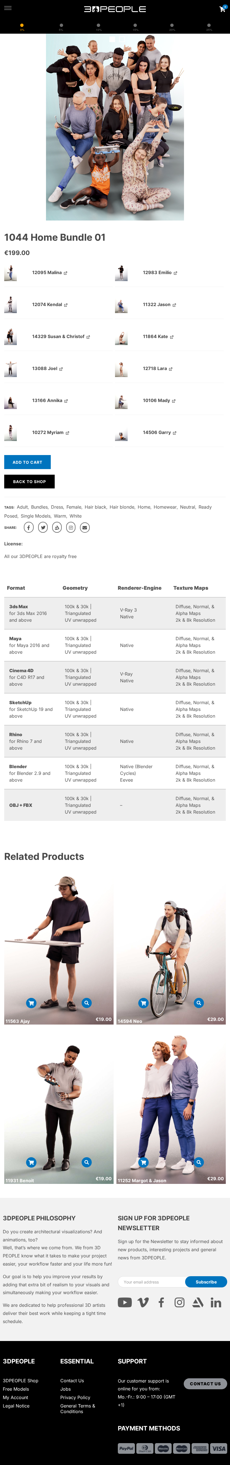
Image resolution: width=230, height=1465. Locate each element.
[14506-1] (121, 432)
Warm (60, 516)
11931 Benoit (20, 1180)
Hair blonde (122, 507)
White (76, 516)
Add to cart (27, 462)
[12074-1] (10, 304)
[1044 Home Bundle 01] (29, 527)
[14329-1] (10, 336)
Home (144, 507)
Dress (57, 507)
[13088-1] (10, 368)
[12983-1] (121, 272)
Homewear (165, 507)
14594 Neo (130, 1021)
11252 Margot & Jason (142, 1180)
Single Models (35, 516)
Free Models (16, 1389)
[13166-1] (10, 400)
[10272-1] (10, 432)
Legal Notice (16, 1406)
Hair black (95, 507)
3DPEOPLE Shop (20, 1380)
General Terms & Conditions (77, 1408)
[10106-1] (121, 400)
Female (73, 507)
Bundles (39, 507)
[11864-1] (121, 336)
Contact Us (72, 1380)
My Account (15, 1397)
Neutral (187, 507)
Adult (22, 507)
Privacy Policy (75, 1397)
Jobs (65, 1389)
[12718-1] (121, 368)
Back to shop (29, 481)
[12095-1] (10, 272)
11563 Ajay (18, 1021)
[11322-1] (121, 304)
